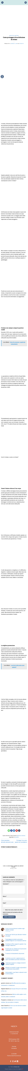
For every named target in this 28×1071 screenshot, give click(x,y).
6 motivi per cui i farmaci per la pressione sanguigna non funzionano (15, 949)
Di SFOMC (14, 1053)
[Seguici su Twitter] (15, 1061)
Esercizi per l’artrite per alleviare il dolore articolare (15, 935)
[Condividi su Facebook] (11, 830)
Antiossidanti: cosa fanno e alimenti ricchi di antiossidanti (16, 973)
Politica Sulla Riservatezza (14, 1055)
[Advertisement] (14, 21)
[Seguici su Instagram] (13, 1061)
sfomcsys (21, 43)
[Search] (25, 2)
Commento (6, 884)
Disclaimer (14, 1048)
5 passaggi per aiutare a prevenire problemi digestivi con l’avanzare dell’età (15, 940)
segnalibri (17, 837)
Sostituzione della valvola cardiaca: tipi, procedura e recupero (14, 1001)
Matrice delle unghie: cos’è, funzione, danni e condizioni (13, 995)
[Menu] (2, 2)
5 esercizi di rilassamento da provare (14, 953)
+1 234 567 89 (14, 1033)
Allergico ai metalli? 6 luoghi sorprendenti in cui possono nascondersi (15, 968)
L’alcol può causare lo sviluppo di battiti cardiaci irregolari (15, 963)
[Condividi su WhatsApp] (9, 830)
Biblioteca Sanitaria (14, 35)
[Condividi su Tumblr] (19, 830)
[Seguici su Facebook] (10, 1061)
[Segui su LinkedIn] (17, 1061)
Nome (5, 896)
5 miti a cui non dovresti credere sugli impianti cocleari (13, 866)
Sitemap (14, 1046)
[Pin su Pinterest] (16, 830)
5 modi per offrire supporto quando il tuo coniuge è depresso (15, 944)
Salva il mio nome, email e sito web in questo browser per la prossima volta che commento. (13, 912)
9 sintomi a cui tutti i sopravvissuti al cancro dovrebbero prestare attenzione (15, 958)
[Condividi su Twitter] (14, 830)
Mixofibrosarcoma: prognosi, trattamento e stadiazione (13, 984)
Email (4, 903)
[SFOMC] (14, 2)
